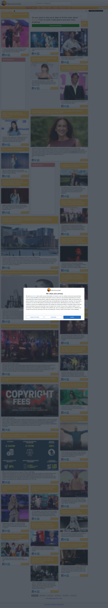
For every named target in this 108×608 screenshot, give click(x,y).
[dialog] (54, 304)
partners (34, 296)
